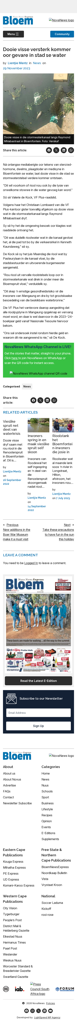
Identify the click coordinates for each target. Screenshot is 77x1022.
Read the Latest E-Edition (38, 681)
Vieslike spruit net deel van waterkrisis (11, 427)
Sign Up (38, 726)
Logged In (31, 563)
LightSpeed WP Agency (47, 1017)
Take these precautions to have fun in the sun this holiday (58, 534)
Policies (50, 1003)
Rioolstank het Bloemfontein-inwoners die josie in (62, 444)
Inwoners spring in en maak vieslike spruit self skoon (38, 444)
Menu (9, 34)
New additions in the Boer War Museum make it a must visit (16, 534)
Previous (13, 525)
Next (67, 525)
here (15, 358)
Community (62, 34)
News (37, 63)
